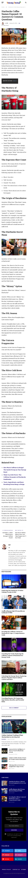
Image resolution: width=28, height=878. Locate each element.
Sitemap (23, 869)
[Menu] (3, 2)
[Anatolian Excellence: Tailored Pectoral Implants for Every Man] (4, 783)
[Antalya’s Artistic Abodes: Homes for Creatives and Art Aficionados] (4, 759)
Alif (7, 23)
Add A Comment (14, 707)
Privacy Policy (17, 835)
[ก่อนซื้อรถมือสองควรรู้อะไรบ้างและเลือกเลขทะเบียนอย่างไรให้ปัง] (14, 602)
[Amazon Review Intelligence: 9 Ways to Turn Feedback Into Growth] (4, 751)
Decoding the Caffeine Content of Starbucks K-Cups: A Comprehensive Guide (13, 633)
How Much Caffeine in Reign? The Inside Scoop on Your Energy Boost (15, 470)
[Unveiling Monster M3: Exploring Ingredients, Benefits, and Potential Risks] (14, 689)
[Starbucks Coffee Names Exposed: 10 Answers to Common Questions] (14, 36)
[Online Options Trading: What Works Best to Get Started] (14, 726)
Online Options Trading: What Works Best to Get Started (12, 736)
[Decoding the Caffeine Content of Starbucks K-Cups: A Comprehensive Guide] (14, 623)
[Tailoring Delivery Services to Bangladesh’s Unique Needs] (4, 766)
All (6, 7)
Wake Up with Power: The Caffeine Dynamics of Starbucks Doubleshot (15, 477)
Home (3, 7)
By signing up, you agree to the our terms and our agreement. (14, 835)
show (14, 80)
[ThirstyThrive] (14, 2)
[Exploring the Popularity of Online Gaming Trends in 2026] (14, 581)
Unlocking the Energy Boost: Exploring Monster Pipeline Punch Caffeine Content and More (14, 677)
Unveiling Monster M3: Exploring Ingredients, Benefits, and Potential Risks (13, 700)
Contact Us (16, 869)
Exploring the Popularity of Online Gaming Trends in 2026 (12, 591)
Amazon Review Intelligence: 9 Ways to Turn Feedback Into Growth (17, 750)
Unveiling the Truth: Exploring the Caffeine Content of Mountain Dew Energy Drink (12, 655)
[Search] (25, 2)
